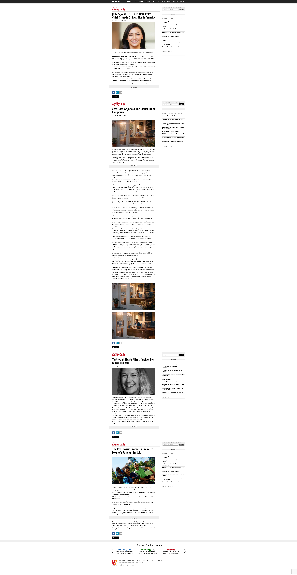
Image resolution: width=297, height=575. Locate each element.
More (154, 1)
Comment (115, 96)
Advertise (175, 1)
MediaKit (129, 560)
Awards (141, 1)
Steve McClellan (117, 115)
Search (158, 1)
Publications (128, 1)
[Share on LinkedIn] (117, 92)
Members (147, 1)
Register (169, 1)
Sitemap (148, 560)
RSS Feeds (143, 560)
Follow (182, 1)
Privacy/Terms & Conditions (157, 560)
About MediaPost (122, 560)
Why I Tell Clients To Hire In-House (170, 36)
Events (135, 1)
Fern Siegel (116, 20)
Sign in (163, 1)
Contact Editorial (136, 560)
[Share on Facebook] (113, 92)
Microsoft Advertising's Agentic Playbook (172, 46)
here (122, 278)
